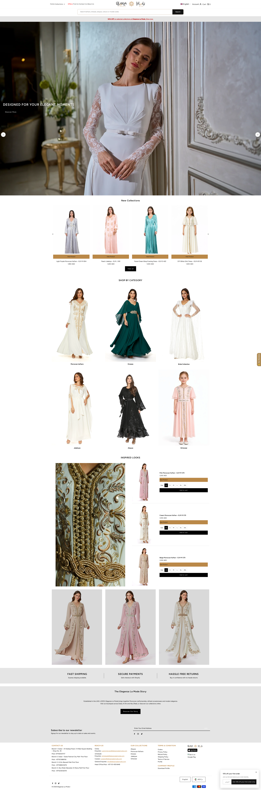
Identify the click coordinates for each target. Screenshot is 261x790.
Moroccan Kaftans (137, 751)
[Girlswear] (183, 408)
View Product (71, 256)
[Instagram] (138, 734)
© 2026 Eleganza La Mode (61, 787)
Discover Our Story (130, 711)
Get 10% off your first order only (244, 782)
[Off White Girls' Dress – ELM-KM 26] (189, 232)
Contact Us (83, 4)
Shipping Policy (163, 757)
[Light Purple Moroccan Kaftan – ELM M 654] (71, 232)
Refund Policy (162, 754)
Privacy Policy (162, 752)
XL (181, 485)
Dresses (133, 754)
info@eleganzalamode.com (116, 762)
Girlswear (134, 759)
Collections (59, 4)
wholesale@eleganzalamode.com (113, 756)
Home (52, 4)
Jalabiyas (134, 756)
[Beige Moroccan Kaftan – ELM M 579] (145, 567)
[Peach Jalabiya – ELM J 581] (111, 232)
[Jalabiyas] (77, 408)
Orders (160, 749)
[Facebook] (134, 734)
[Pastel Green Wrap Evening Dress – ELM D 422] (150, 232)
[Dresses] (130, 324)
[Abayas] (130, 408)
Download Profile (164, 768)
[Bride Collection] (183, 324)
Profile (160, 762)
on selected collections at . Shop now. (130, 19)
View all (131, 269)
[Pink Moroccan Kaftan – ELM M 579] (145, 482)
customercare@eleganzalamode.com (114, 751)
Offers (70, 4)
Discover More (10, 112)
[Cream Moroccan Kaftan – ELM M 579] (145, 524)
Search (177, 12)
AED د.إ (200, 779)
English (185, 779)
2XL (185, 485)
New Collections (130, 200)
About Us (90, 4)
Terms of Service (163, 759)
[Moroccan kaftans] (77, 324)
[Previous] (3, 134)
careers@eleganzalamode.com (111, 759)
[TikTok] (141, 734)
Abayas (133, 749)
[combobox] (125, 11)
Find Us (76, 4)
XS (166, 485)
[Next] (257, 134)
